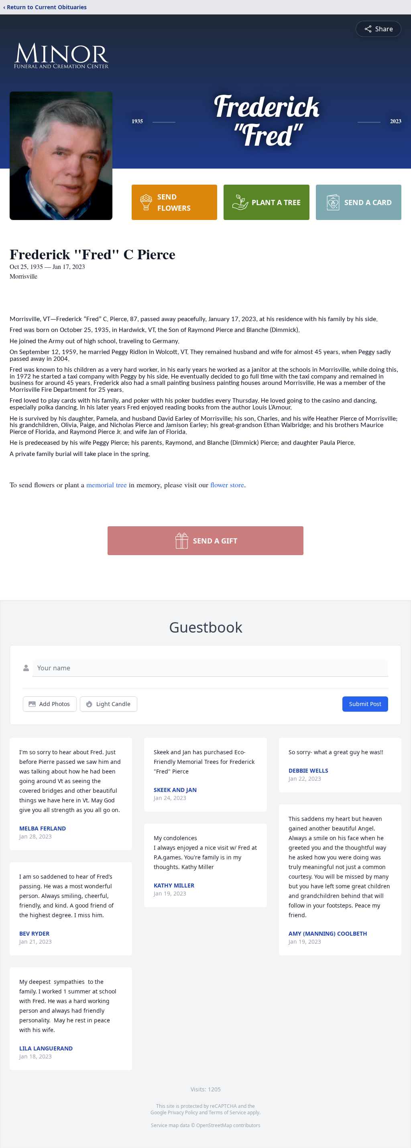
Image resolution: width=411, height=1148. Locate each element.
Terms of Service (227, 1112)
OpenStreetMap (214, 1125)
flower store (227, 484)
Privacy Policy (183, 1112)
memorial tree (106, 484)
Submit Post (365, 704)
